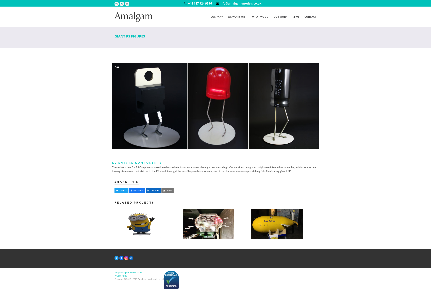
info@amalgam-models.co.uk (240, 3)
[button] (115, 106)
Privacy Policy (120, 275)
